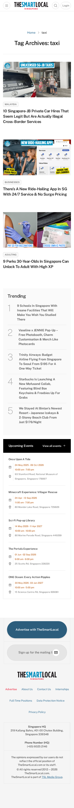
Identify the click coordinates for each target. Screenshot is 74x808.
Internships (62, 689)
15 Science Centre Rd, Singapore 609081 (37, 592)
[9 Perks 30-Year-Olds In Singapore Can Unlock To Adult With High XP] (37, 230)
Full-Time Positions (20, 700)
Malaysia (11, 104)
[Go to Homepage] (31, 6)
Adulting (11, 254)
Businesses (12, 182)
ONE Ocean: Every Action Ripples (29, 577)
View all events (52, 445)
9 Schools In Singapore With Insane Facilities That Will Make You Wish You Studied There (37, 312)
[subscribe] (56, 652)
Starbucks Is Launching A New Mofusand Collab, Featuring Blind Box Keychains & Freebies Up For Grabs (39, 388)
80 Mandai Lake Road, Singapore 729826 (37, 507)
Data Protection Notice (51, 700)
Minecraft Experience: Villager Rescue (33, 492)
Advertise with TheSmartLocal (37, 629)
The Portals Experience (23, 548)
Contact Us (44, 689)
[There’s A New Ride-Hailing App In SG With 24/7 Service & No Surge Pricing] (37, 157)
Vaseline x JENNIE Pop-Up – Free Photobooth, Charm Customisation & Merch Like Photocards (38, 337)
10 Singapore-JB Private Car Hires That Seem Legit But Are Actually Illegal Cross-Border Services (35, 116)
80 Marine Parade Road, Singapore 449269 (38, 535)
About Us (27, 689)
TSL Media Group (52, 777)
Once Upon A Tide (19, 459)
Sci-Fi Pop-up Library (22, 520)
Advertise (11, 689)
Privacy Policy (37, 712)
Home (31, 32)
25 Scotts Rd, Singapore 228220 (32, 563)
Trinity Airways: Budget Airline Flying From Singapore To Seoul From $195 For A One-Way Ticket (40, 361)
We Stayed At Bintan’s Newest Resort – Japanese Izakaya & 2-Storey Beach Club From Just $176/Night (40, 415)
